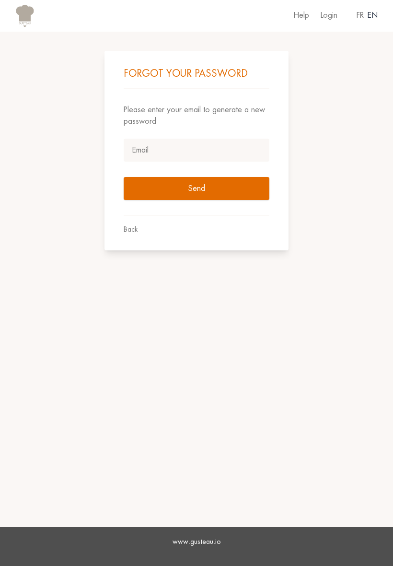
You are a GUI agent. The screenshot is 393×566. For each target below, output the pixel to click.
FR (360, 15)
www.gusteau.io (196, 541)
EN (373, 15)
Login (329, 15)
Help (301, 15)
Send (196, 188)
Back (131, 229)
